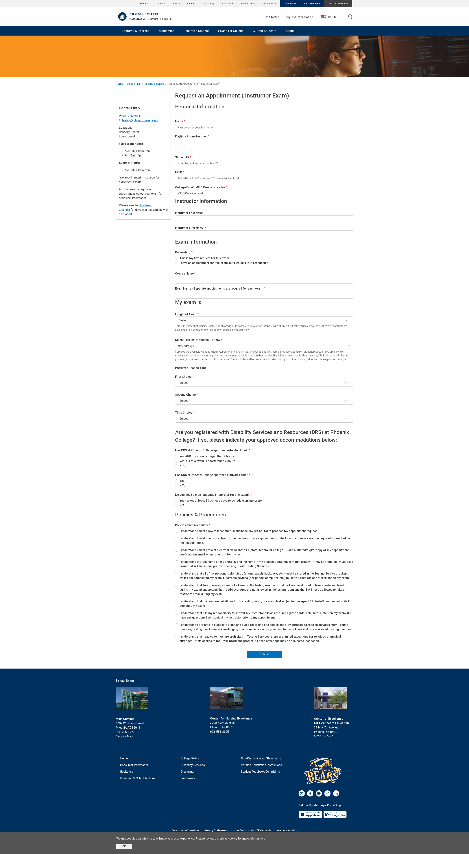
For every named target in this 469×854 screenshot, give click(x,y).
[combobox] (332, 16)
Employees (227, 3)
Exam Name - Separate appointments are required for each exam (219, 288)
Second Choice (185, 394)
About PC (292, 31)
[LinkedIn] (336, 793)
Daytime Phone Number (191, 136)
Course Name (184, 273)
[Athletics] (323, 771)
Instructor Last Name (189, 213)
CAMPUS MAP (312, 3)
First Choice (183, 376)
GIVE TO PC (290, 3)
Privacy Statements (216, 830)
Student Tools (248, 3)
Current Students (264, 31)
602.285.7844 (131, 116)
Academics (166, 31)
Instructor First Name (189, 228)
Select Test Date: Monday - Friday (197, 340)
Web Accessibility (287, 830)
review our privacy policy (221, 838)
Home (119, 83)
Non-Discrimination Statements (261, 758)
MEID (178, 172)
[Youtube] (319, 793)
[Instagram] (327, 793)
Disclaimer (187, 771)
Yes (182, 481)
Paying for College (230, 31)
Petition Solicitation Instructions (261, 765)
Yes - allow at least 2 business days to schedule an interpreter (221, 500)
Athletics (144, 3)
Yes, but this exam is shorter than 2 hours (207, 461)
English (333, 17)
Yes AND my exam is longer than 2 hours (207, 456)
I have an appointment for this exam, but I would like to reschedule (224, 263)
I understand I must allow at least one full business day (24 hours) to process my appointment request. (248, 531)
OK (124, 846)
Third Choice (183, 412)
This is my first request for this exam (204, 258)
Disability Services (193, 765)
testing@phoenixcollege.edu (140, 120)
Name (179, 121)
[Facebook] (310, 793)
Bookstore (127, 771)
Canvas (161, 3)
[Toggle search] (350, 17)
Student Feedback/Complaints (260, 771)
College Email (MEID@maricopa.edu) (200, 187)
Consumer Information (134, 765)
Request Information (299, 17)
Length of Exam (185, 314)
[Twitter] (301, 793)
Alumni (190, 3)
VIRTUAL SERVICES (338, 3)
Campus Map (124, 736)
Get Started (271, 17)
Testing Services (154, 83)
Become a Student (196, 31)
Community (208, 3)
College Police (190, 758)
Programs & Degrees (135, 31)
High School (269, 3)
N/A (182, 466)
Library (176, 3)
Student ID (182, 157)
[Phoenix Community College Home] (146, 16)
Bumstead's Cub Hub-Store (137, 778)
